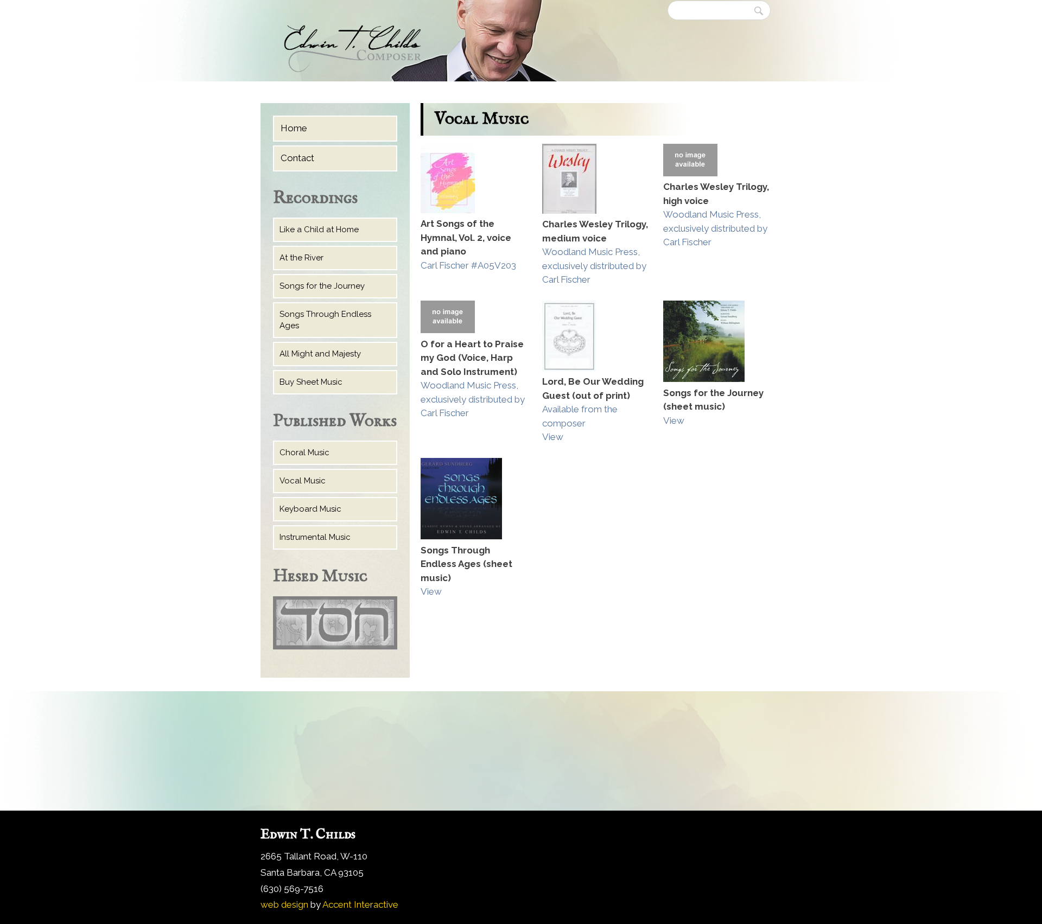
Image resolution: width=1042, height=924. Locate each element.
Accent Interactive (360, 904)
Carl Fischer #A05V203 (468, 265)
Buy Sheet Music (310, 382)
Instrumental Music (315, 537)
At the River (301, 258)
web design (284, 904)
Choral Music (304, 452)
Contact (297, 157)
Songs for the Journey (322, 286)
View (552, 436)
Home (294, 128)
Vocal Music (302, 481)
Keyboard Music (310, 509)
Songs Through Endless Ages (325, 319)
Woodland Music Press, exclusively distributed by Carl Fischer (594, 265)
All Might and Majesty (320, 354)
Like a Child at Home (319, 229)
